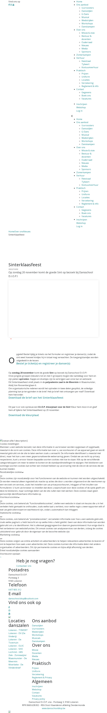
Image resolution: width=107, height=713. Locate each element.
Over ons (80, 29)
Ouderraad (87, 42)
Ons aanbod (82, 4)
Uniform (86, 76)
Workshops (87, 23)
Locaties (86, 79)
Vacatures (86, 98)
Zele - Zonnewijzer (17, 655)
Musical (85, 17)
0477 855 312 (14, 589)
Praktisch (80, 70)
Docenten (36, 653)
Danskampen (88, 26)
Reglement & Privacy (42, 677)
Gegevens (86, 92)
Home (79, 1)
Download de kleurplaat (23, 415)
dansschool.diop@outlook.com (23, 598)
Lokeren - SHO (15, 648)
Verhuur (80, 58)
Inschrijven (37, 686)
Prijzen (85, 73)
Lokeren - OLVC (16, 645)
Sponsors (86, 51)
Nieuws (85, 45)
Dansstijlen (87, 11)
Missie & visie (88, 32)
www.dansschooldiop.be (53, 708)
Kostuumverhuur (90, 67)
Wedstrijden (87, 20)
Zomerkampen (83, 54)
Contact (80, 89)
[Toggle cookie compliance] (1, 516)
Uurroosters (88, 7)
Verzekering (88, 83)
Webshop (36, 689)
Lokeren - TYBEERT (18, 630)
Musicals (36, 638)
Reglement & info (90, 86)
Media (85, 48)
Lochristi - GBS (15, 652)
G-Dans (85, 14)
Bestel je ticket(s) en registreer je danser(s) (43, 363)
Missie (35, 650)
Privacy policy (38, 698)
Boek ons (86, 95)
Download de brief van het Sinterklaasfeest (35, 397)
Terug (14, 339)
